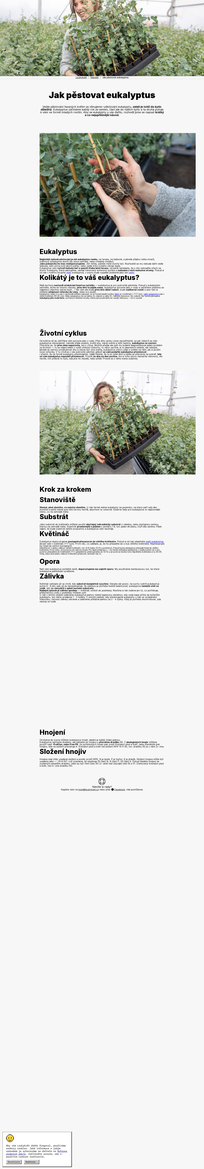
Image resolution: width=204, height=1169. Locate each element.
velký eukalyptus (151, 294)
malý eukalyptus (154, 541)
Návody (94, 77)
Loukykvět (81, 77)
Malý (117, 294)
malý (68, 272)
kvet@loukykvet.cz (88, 789)
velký (131, 272)
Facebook (119, 789)
